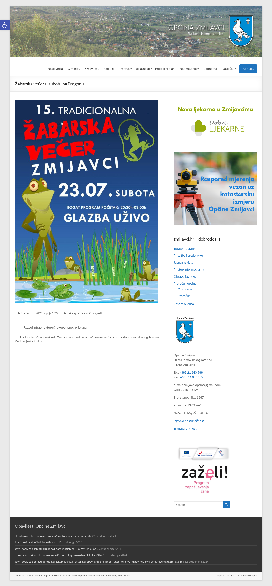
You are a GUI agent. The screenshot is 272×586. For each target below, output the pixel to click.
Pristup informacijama (189, 269)
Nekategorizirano (77, 313)
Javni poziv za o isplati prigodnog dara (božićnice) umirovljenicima (55, 548)
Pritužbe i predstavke (188, 255)
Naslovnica (55, 68)
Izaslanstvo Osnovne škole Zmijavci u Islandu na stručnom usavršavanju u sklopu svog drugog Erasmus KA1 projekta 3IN (87, 339)
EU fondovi (209, 68)
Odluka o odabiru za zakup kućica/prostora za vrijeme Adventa (53, 536)
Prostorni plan (165, 68)
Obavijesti (92, 68)
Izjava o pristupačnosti (189, 421)
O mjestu (74, 68)
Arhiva (230, 575)
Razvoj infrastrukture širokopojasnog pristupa (53, 327)
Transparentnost (185, 428)
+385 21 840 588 (191, 372)
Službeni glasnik (184, 248)
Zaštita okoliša (184, 304)
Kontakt (248, 68)
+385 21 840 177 (191, 377)
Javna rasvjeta (183, 262)
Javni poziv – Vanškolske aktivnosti (36, 542)
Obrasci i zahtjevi (185, 276)
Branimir (26, 313)
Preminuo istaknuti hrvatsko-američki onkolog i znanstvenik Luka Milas (58, 555)
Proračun (184, 296)
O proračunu (186, 289)
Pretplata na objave (247, 575)
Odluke (109, 68)
